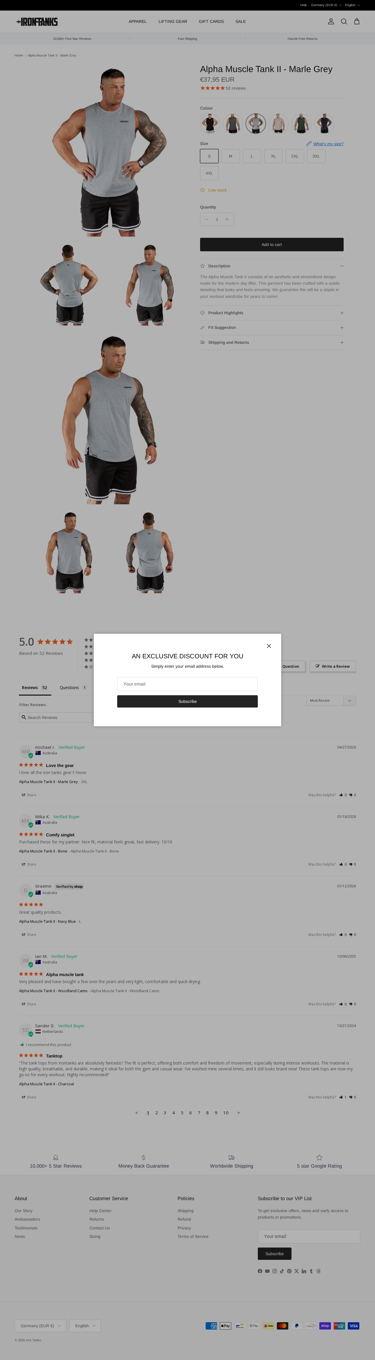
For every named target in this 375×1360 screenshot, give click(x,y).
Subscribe (187, 701)
